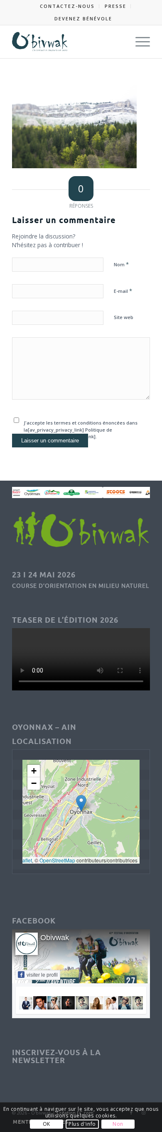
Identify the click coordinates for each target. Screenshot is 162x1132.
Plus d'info (82, 1123)
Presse (115, 6)
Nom (121, 264)
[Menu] (138, 41)
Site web (123, 317)
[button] (81, 803)
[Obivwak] (67, 41)
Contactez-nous (67, 6)
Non (118, 1123)
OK (46, 1123)
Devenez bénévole (83, 18)
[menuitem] (67, 6)
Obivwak (54, 937)
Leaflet (24, 860)
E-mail (123, 291)
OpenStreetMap (57, 860)
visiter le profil (42, 975)
